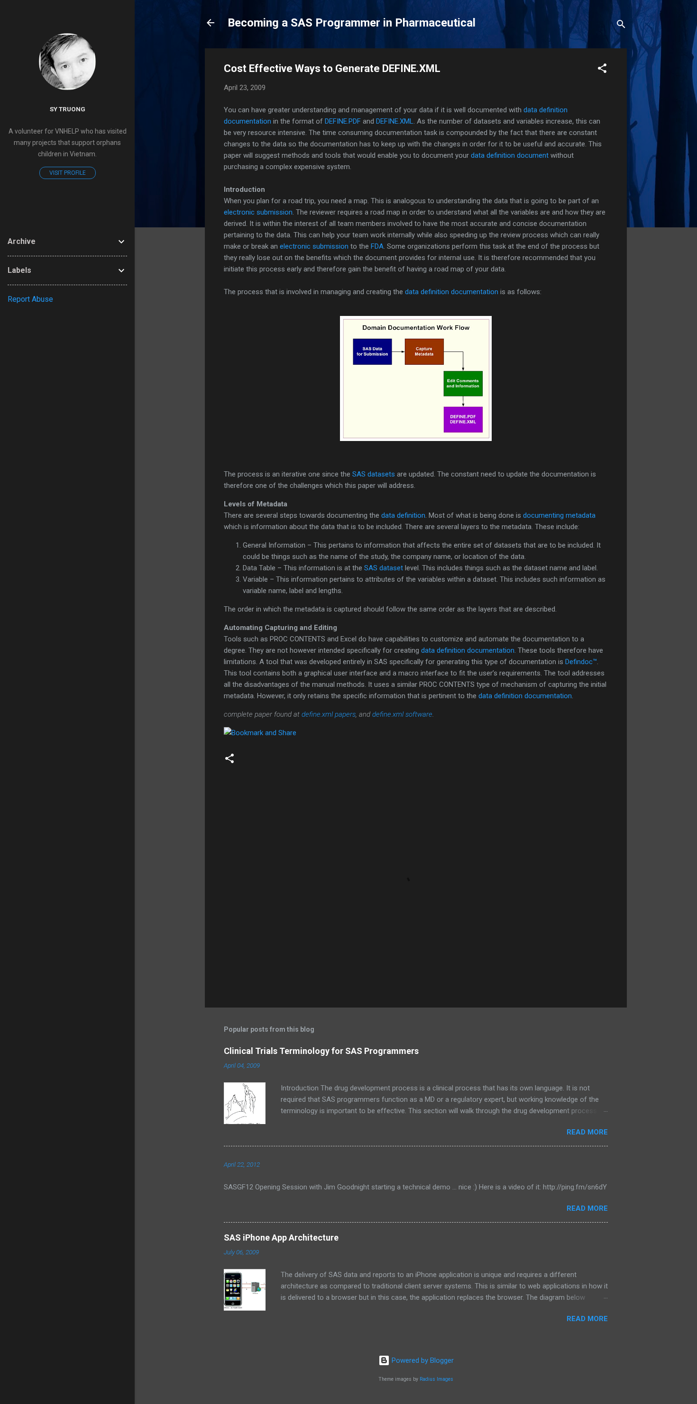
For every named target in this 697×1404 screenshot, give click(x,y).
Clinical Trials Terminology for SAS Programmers (321, 1051)
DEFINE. (343, 121)
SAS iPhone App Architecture (281, 1237)
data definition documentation (451, 292)
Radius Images (436, 1379)
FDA (377, 246)
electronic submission (258, 212)
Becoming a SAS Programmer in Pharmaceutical (352, 22)
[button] (602, 70)
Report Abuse (30, 299)
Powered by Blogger (422, 1360)
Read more (587, 1132)
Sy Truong (67, 109)
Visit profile (67, 173)
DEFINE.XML (394, 121)
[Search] (621, 25)
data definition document (510, 155)
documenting (559, 515)
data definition (403, 515)
